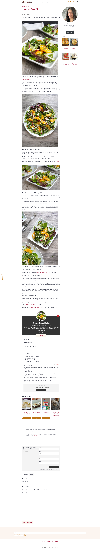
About (41, 2)
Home (23, 6)
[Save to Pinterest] (46, 418)
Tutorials (55, 2)
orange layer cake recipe (53, 302)
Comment (24, 492)
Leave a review (41, 389)
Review (40, 451)
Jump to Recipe (26, 14)
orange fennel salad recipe (36, 307)
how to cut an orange (42, 272)
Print (41, 335)
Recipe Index (48, 2)
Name (40, 456)
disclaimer (35, 435)
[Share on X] (36, 418)
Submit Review (54, 467)
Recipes (27, 6)
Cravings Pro (54, 547)
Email (40, 461)
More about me (69, 32)
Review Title (41, 447)
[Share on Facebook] (26, 418)
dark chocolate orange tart (32, 304)
